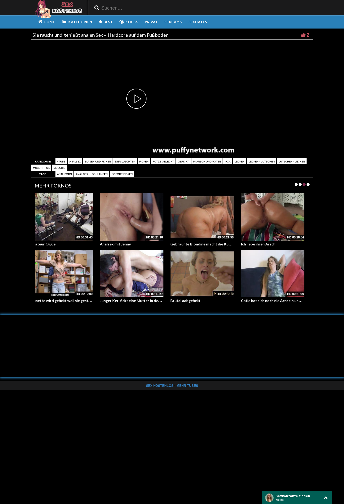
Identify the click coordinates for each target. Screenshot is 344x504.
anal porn (64, 174)
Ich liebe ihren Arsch (193, 244)
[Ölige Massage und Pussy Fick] (277, 217)
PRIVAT (151, 22)
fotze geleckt (163, 161)
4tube (61, 161)
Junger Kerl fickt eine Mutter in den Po (67, 300)
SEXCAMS (173, 22)
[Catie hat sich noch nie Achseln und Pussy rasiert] (207, 273)
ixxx (228, 161)
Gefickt (183, 161)
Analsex (75, 161)
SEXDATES (197, 22)
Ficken (144, 161)
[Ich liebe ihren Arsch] (207, 217)
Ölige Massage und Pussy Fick (272, 244)
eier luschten (125, 161)
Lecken (239, 161)
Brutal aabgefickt (120, 300)
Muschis (59, 167)
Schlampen (100, 174)
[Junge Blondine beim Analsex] (277, 273)
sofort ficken (122, 174)
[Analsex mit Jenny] (66, 217)
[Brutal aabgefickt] (136, 273)
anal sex (82, 174)
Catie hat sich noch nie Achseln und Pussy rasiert (217, 300)
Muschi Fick (41, 167)
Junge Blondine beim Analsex (271, 300)
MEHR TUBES (187, 385)
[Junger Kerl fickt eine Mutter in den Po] (66, 273)
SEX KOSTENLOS (159, 385)
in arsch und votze (207, 161)
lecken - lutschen (262, 161)
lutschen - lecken (292, 161)
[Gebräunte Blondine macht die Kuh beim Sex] (136, 217)
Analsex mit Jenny (50, 244)
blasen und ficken (98, 161)
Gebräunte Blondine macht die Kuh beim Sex (143, 244)
